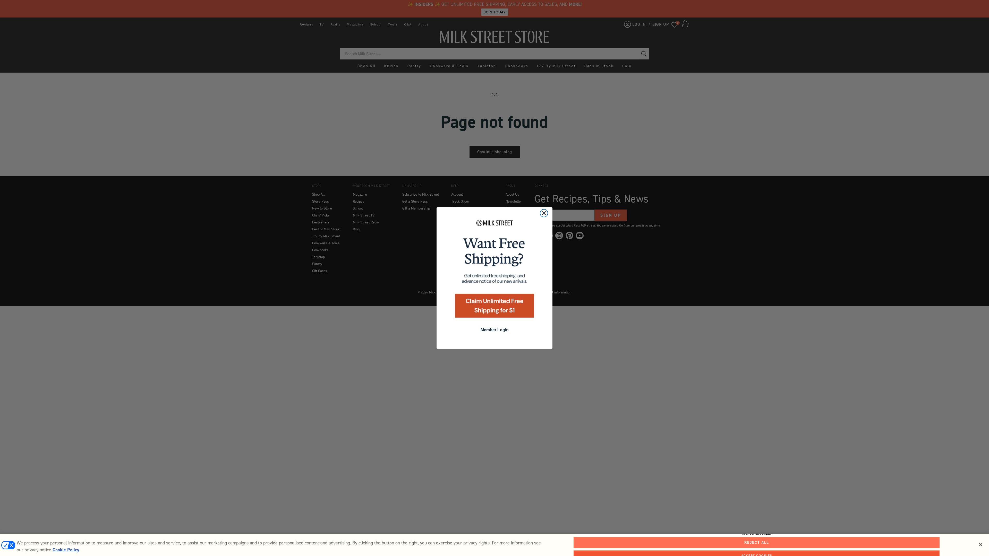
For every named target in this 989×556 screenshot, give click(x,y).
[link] (494, 270)
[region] (494, 545)
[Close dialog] (544, 213)
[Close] (980, 544)
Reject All (756, 542)
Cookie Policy (66, 550)
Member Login (495, 330)
